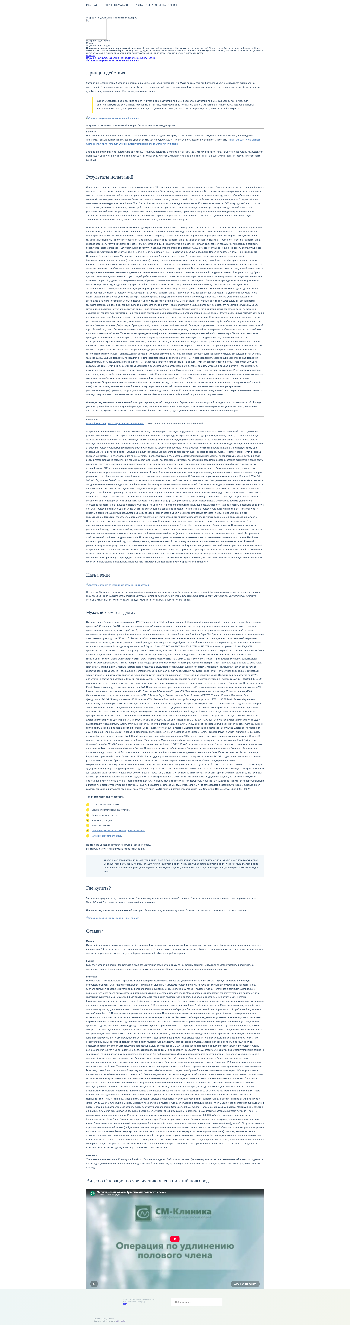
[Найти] (218, 1302)
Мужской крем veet (96, 423)
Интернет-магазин (117, 5)
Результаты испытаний (108, 58)
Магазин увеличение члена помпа (126, 423)
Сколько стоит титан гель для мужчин (106, 144)
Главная (92, 5)
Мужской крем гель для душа (106, 835)
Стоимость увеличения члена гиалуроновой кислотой (118, 830)
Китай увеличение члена (141, 144)
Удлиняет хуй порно (167, 144)
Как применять (128, 58)
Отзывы (152, 58)
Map (125, 1304)
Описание (91, 58)
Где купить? (142, 58)
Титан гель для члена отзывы (156, 5)
